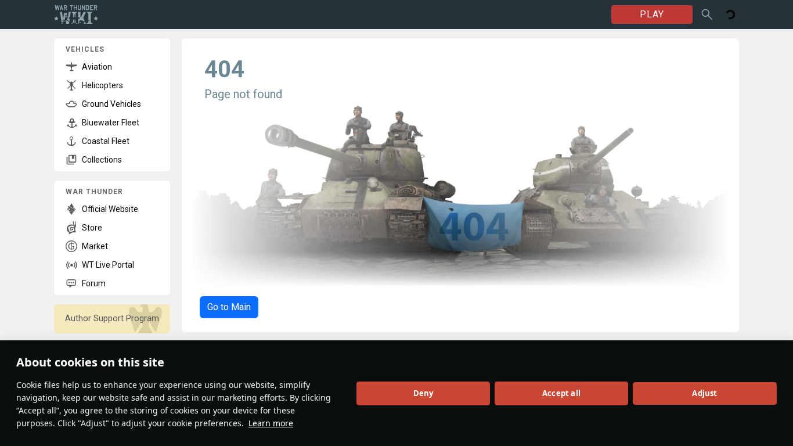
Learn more (270, 423)
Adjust (704, 393)
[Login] (730, 14)
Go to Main (229, 306)
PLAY (652, 14)
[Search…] (707, 14)
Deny (423, 393)
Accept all (561, 393)
